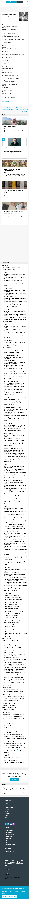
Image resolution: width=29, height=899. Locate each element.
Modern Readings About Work (9, 644)
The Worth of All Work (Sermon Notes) (10, 689)
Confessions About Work (8, 321)
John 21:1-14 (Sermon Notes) (9, 705)
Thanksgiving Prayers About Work (10, 296)
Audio (6, 842)
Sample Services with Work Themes (9, 707)
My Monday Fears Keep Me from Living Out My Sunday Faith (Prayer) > (22, 109)
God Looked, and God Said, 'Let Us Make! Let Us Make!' (15, 667)
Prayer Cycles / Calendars (8, 732)
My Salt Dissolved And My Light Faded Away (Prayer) (14, 743)
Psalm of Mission (8, 636)
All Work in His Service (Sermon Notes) (11, 694)
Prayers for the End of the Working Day (11, 731)
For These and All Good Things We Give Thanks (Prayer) (15, 317)
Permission (20, 787)
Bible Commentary (9, 830)
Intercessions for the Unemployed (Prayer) (12, 430)
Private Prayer (5, 727)
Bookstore (7, 813)
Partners (7, 809)
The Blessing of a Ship (7, 725)
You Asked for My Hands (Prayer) (10, 741)
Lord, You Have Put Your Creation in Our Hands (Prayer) (15, 561)
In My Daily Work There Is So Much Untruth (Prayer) (14, 762)
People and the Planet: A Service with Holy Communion (14, 723)
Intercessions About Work (8, 396)
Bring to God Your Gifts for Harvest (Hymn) (13, 602)
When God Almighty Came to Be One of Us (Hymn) (15, 619)
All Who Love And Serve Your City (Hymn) (13, 599)
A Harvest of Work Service (8, 709)
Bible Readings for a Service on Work (10, 640)
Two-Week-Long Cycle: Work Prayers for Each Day (14, 736)
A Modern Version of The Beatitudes (11, 657)
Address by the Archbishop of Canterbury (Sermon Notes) (14, 691)
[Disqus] (14, 243)
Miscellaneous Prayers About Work (10, 740)
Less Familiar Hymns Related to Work (11, 595)
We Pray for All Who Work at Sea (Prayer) (12, 438)
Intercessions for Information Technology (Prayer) (14, 440)
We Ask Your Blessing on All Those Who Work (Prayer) (15, 428)
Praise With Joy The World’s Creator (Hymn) (14, 611)
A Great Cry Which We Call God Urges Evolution (13, 650)
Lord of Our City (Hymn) (10, 610)
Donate (14, 779)
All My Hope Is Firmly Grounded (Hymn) (13, 597)
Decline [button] (5, 896)
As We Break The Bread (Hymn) (11, 601)
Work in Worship (5, 265)
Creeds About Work (7, 347)
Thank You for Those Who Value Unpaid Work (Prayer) (15, 319)
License (6, 811)
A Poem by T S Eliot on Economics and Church (13, 677)
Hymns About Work (7, 593)
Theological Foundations (10, 807)
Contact (6, 815)
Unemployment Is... (8, 675)
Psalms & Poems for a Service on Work (11, 622)
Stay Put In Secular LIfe (8, 652)
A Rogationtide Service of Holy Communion (12, 712)
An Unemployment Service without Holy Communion (13, 718)
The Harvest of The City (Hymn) (11, 615)
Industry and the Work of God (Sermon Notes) (12, 702)
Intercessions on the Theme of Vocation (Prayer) (14, 442)
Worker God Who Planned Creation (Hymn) (13, 620)
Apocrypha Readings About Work (9, 642)
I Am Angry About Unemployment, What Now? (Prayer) (15, 747)
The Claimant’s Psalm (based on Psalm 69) (13, 628)
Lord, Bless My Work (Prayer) (10, 764)
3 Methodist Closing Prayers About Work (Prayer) (14, 526)
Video (6, 840)
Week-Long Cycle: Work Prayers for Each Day (13, 734)
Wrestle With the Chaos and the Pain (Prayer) (13, 539)
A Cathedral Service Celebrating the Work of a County (13, 714)
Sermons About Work (6, 687)
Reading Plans (8, 838)
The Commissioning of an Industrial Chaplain (12, 721)
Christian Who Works (9, 851)
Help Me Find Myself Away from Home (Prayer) (13, 745)
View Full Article (5, 101)
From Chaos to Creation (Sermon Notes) (11, 700)
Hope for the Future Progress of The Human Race (14, 662)
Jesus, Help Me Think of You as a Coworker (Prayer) (14, 757)
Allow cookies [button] (12, 896)
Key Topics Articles (9, 832)
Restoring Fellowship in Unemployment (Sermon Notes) (14, 696)
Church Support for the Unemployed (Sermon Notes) (13, 698)
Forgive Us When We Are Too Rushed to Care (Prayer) (14, 342)
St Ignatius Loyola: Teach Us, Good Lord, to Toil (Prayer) (15, 577)
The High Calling (8, 836)
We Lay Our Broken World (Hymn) (11, 617)
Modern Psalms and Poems (9, 624)
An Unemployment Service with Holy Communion (13, 716)
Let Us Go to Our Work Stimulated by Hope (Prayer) (14, 524)
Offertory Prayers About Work (9, 360)
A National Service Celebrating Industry (11, 711)
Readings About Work (6, 638)
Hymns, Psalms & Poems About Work (9, 592)
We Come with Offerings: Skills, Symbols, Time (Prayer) (15, 371)
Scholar (6, 855)
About (6, 803)
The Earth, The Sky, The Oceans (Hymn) (13, 613)
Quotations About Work (8, 685)
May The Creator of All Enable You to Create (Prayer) (14, 528)
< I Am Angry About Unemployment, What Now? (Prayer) (7, 109)
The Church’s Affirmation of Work (10, 645)
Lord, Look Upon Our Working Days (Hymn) (13, 608)
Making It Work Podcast (10, 844)
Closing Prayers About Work (8, 522)
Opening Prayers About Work (9, 269)
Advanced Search (8, 821)
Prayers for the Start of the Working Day (11, 729)
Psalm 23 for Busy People (10, 626)
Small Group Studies (9, 834)
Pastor (6, 853)
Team (6, 805)
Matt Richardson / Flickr (9, 787)
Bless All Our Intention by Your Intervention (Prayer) (14, 541)
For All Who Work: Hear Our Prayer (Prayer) (12, 401)
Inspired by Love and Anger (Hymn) (12, 606)
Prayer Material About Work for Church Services (11, 267)
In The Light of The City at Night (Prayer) (12, 495)
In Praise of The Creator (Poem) (11, 631)
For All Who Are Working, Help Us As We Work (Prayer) (15, 520)
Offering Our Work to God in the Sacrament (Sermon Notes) (15, 693)
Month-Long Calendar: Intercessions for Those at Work (15, 738)
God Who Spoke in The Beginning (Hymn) (13, 604)
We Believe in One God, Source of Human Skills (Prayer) (15, 349)
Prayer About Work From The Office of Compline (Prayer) (15, 556)
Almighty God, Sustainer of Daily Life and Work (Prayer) (15, 569)
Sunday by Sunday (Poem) (10, 629)
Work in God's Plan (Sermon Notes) (10, 703)
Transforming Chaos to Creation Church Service (12, 720)
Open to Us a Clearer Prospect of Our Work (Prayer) (14, 500)
